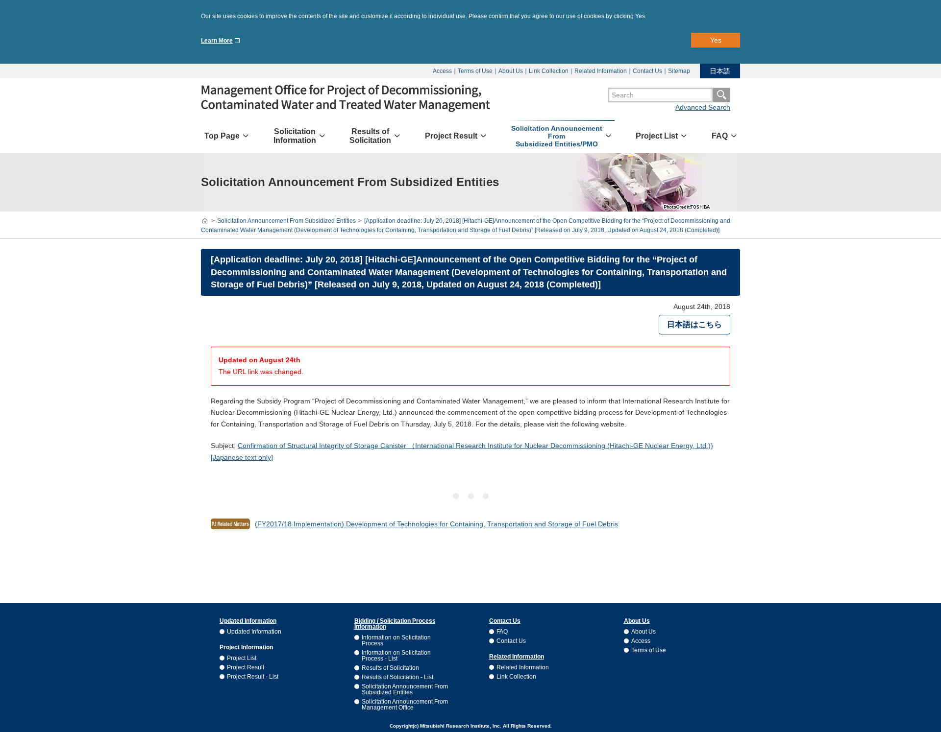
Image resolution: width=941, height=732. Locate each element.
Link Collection (549, 71)
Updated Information (254, 631)
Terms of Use (475, 71)
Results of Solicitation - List (397, 677)
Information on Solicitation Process (396, 640)
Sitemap (679, 71)
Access (442, 71)
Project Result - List (252, 676)
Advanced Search (702, 107)
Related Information (600, 71)
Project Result (245, 667)
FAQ (502, 631)
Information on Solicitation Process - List (396, 655)
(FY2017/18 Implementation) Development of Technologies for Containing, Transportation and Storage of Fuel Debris (436, 524)
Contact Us (647, 71)
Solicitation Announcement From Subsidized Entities (405, 689)
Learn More (217, 40)
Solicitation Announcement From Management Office (405, 704)
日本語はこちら (694, 324)
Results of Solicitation (390, 667)
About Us (510, 71)
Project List (241, 658)
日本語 (720, 71)
